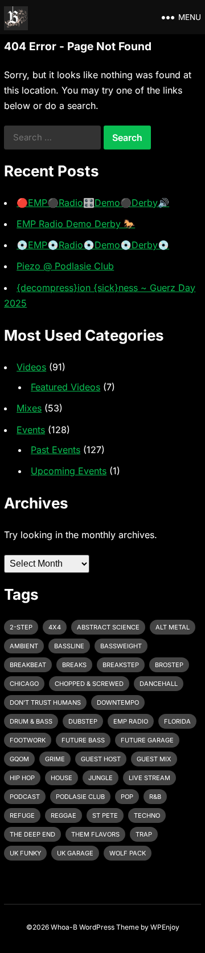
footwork (28, 740)
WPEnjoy (164, 927)
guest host (101, 759)
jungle (100, 778)
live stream (149, 778)
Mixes (29, 408)
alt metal (172, 627)
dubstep (82, 721)
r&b (155, 797)
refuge (22, 815)
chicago (24, 684)
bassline (69, 646)
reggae (63, 815)
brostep (169, 665)
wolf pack (127, 853)
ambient (24, 646)
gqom (19, 759)
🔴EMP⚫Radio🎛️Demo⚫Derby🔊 (93, 202)
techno (147, 815)
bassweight (121, 646)
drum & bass (31, 721)
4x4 (54, 627)
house (61, 778)
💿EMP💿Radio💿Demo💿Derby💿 (93, 245)
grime (55, 759)
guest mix (154, 759)
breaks (74, 665)
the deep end (32, 834)
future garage (147, 740)
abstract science (108, 627)
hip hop (22, 778)
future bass (83, 740)
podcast (25, 797)
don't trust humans (45, 702)
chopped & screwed (89, 684)
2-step (21, 627)
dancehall (159, 684)
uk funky (25, 853)
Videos (31, 367)
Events (31, 429)
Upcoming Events (68, 470)
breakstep (120, 665)
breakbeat (28, 665)
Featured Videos (65, 387)
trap (144, 834)
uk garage (75, 853)
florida (177, 721)
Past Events (55, 449)
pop (127, 797)
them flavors (95, 834)
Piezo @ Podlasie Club (65, 266)
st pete (105, 815)
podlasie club (80, 797)
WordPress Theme (109, 927)
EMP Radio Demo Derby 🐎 (76, 223)
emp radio (130, 721)
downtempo (118, 702)
